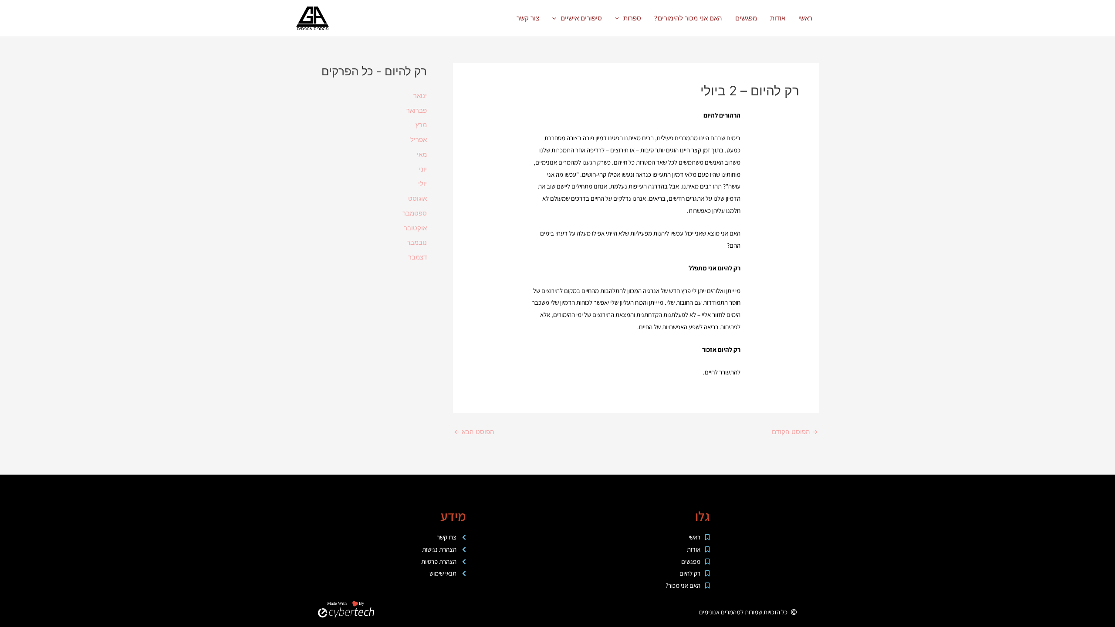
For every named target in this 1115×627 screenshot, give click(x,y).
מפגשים (746, 18)
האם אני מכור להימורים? (688, 18)
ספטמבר (414, 213)
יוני (423, 169)
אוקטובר (415, 228)
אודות (777, 18)
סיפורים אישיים (581, 18)
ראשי (805, 18)
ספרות (632, 18)
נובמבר (417, 242)
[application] (619, 18)
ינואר (420, 95)
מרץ (421, 125)
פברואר (416, 110)
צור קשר (528, 18)
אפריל (418, 139)
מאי (422, 154)
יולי (422, 183)
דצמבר (417, 257)
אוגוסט (417, 198)
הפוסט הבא (474, 431)
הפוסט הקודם (795, 431)
